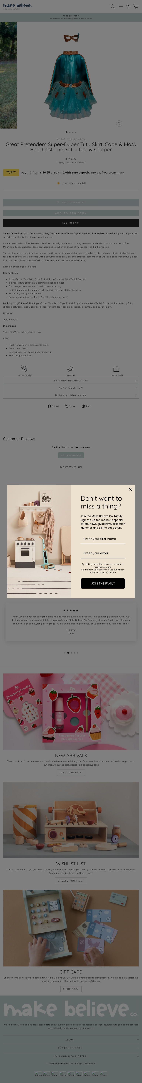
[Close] (130, 489)
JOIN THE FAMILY (103, 583)
